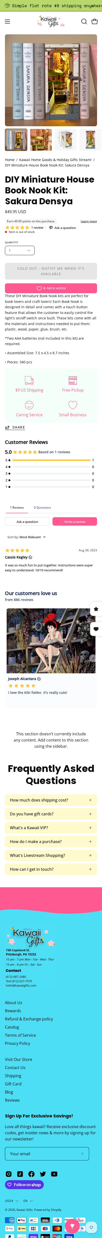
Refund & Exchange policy (29, 1019)
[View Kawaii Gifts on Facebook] (31, 1174)
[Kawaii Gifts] (51, 21)
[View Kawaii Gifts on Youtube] (54, 1174)
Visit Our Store (18, 1059)
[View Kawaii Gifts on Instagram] (8, 1174)
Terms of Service (20, 1035)
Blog (9, 1092)
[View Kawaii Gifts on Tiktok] (20, 1174)
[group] (51, 5)
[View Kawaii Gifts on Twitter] (43, 1174)
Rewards (13, 1010)
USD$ (9, 1201)
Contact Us (15, 1067)
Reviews (12, 1100)
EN (25, 1201)
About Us (13, 1002)
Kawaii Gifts (25, 1210)
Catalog (12, 1027)
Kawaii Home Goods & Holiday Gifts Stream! (55, 159)
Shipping (13, 1075)
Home (10, 159)
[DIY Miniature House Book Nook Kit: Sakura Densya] (16, 140)
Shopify (56, 1210)
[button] (83, 21)
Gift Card (13, 1084)
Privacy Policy (17, 1043)
